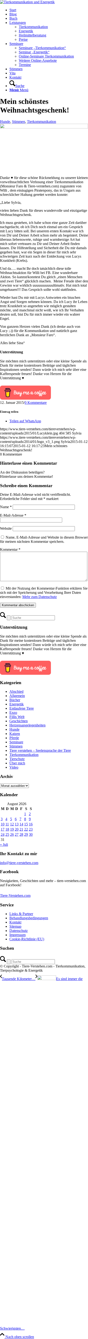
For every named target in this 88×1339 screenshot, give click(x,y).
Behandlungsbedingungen (28, 918)
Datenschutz (18, 931)
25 (7, 834)
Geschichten (18, 721)
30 (31, 834)
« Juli (4, 844)
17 (2, 829)
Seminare (16, 742)
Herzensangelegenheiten (27, 725)
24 (2, 834)
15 (26, 824)
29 (26, 834)
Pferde (14, 738)
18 (7, 829)
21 (21, 829)
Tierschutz (17, 759)
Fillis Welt (16, 717)
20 (17, 829)
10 (2, 824)
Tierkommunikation (41, 122)
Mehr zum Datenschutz (39, 597)
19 (12, 829)
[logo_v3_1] (27, 2)
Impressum (17, 935)
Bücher (14, 700)
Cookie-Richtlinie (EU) (26, 939)
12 (12, 824)
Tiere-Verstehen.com (15, 896)
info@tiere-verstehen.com (19, 863)
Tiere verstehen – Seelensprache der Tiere (40, 750)
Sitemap (15, 926)
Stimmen (18, 122)
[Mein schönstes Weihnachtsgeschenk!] (44, 127)
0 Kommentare (36, 403)
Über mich (17, 763)
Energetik (16, 704)
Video (13, 767)
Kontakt (15, 922)
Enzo (13, 713)
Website (6, 528)
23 (31, 829)
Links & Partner (21, 914)
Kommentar (10, 549)
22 (26, 829)
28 (21, 834)
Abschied (16, 691)
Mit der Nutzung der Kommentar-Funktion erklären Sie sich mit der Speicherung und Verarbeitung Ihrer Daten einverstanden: (44, 592)
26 (12, 834)
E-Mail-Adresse (13, 515)
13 (17, 824)
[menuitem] (48, 10)
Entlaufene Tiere (21, 708)
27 (17, 834)
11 (7, 824)
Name (6, 507)
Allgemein (17, 696)
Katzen (14, 734)
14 (21, 824)
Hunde (5, 122)
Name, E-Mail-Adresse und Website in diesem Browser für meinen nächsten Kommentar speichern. (44, 539)
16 (31, 824)
